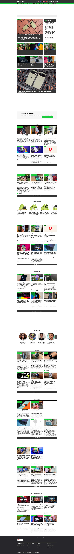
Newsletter (28, 547)
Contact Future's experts (30, 543)
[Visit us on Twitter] (42, 1)
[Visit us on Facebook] (40, 1)
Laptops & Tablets (34, 3)
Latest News (48, 20)
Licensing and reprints (50, 547)
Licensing (38, 545)
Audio (52, 3)
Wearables (28, 3)
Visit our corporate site (50, 537)
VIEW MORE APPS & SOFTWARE (36, 311)
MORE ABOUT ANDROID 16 (37, 195)
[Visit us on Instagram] (44, 1)
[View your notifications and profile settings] (53, 1)
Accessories (47, 3)
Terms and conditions (20, 543)
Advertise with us (39, 547)
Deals (55, 3)
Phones (24, 3)
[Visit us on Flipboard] (46, 1)
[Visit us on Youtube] (43, 1)
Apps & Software (41, 3)
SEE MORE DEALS (36, 264)
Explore (20, 3)
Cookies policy (49, 543)
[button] (56, 1)
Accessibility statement (20, 545)
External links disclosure (50, 545)
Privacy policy (39, 543)
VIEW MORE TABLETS (37, 486)
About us (18, 547)
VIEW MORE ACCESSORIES (37, 437)
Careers (28, 545)
